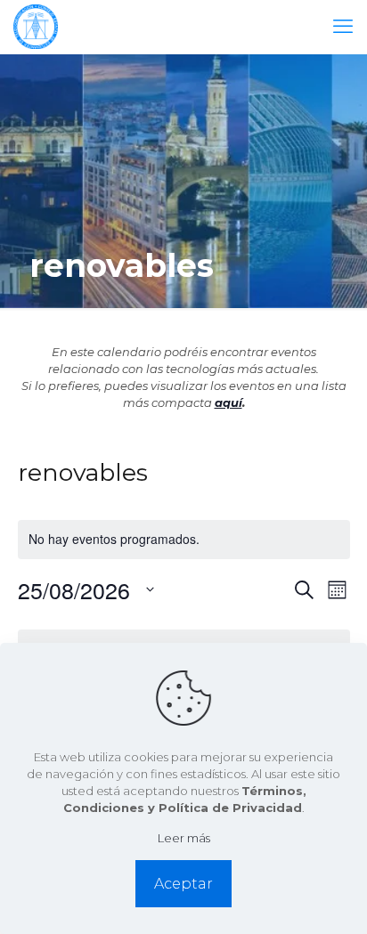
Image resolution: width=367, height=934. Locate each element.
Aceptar (183, 883)
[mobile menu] (343, 27)
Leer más (184, 838)
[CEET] (35, 26)
